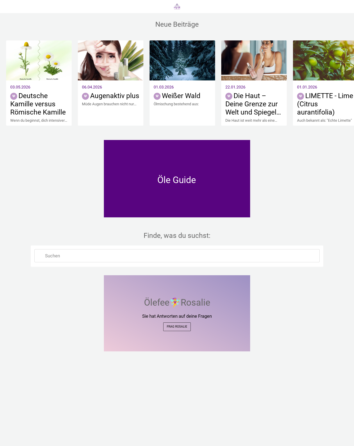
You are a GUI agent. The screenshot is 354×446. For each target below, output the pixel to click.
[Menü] (8, 6)
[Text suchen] (40, 255)
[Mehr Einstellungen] (346, 6)
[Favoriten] (335, 6)
